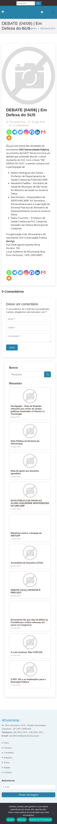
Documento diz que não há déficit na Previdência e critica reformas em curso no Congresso (29, 622)
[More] (9, 137)
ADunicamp (10, 720)
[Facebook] (31, 132)
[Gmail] (43, 132)
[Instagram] (26, 132)
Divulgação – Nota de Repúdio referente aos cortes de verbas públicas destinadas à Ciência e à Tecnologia (27, 410)
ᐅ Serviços (7, 748)
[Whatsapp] (9, 132)
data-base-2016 (47, 28)
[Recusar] (53, 813)
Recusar (22, 819)
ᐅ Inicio (5, 743)
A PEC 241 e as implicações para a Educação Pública (28, 680)
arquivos (33, 28)
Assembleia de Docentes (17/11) (27, 563)
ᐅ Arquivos (7, 758)
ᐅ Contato (7, 772)
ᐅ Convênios (8, 753)
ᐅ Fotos (6, 763)
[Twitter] (20, 132)
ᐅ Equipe (6, 767)
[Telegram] (14, 132)
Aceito (10, 819)
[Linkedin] (37, 132)
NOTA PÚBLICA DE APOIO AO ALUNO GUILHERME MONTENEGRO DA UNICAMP (30, 503)
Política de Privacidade (40, 819)
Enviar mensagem (28, 794)
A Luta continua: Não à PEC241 (27, 652)
